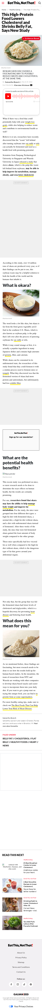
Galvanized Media (19, 998)
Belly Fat (8, 738)
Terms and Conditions (21, 967)
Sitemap (21, 962)
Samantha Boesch (12, 82)
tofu (37, 143)
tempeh (6, 373)
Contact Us (21, 972)
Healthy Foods (19, 742)
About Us (21, 953)
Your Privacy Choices (23, 1006)
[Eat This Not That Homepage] (21, 3)
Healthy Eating (14, 10)
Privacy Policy (21, 957)
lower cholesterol (25, 174)
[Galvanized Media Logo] (21, 994)
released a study (26, 161)
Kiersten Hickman (21, 85)
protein (8, 354)
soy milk (29, 143)
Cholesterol (22, 738)
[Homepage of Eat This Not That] (20, 945)
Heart (33, 742)
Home (4, 10)
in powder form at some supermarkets (20, 695)
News (6, 745)
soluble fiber (15, 383)
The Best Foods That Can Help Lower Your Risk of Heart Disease (20, 707)
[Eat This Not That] (21, 433)
